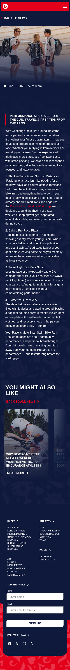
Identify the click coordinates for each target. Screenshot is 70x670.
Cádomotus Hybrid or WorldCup (30, 206)
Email (9, 604)
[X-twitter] (17, 643)
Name (9, 591)
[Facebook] (9, 643)
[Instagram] (24, 643)
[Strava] (32, 643)
